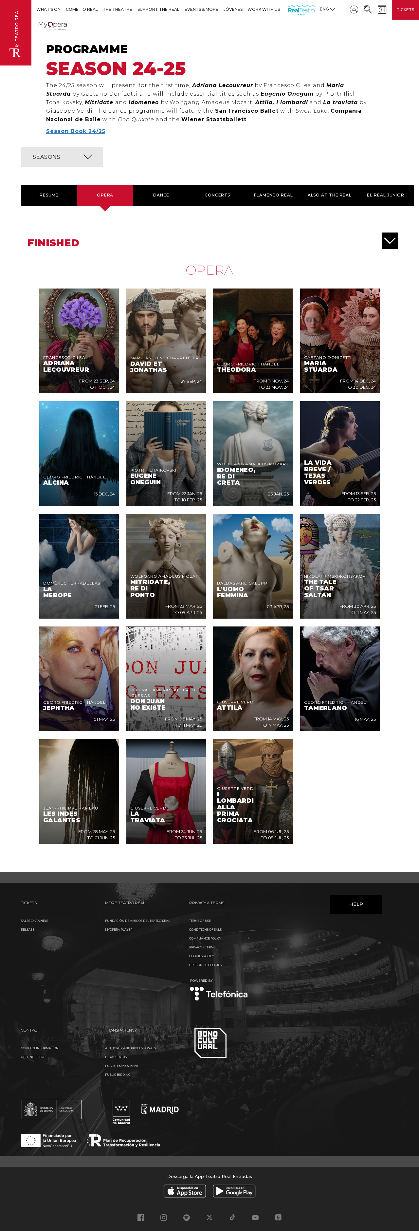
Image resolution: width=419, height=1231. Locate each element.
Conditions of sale (205, 929)
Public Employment (121, 1066)
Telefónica (218, 990)
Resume (49, 195)
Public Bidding (118, 1074)
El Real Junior (385, 195)
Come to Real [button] (82, 9)
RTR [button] (289, 9)
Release (27, 929)
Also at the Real (330, 195)
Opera (105, 195)
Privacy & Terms (202, 947)
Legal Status (116, 1057)
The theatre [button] (117, 9)
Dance (161, 195)
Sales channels (34, 921)
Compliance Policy (205, 938)
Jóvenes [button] (233, 9)
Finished (53, 243)
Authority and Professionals (130, 1048)
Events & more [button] (201, 9)
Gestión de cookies (205, 965)
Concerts (217, 195)
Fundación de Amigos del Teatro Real (137, 921)
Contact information (40, 1048)
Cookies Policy (201, 956)
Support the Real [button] (158, 9)
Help (356, 904)
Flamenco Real (273, 195)
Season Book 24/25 (75, 131)
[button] (62, 157)
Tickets (405, 9)
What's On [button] (48, 9)
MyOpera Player (118, 929)
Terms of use (200, 921)
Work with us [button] (263, 9)
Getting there (33, 1057)
